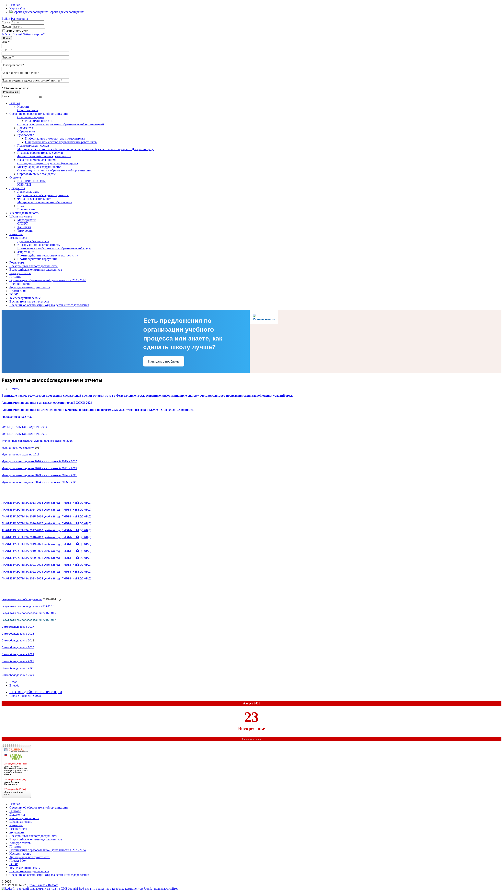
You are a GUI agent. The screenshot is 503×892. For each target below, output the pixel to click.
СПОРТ (22, 223)
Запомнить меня (17, 30)
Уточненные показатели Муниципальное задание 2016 (37, 440)
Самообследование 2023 (18, 668)
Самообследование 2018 (18, 633)
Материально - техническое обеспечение (44, 202)
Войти (6, 18)
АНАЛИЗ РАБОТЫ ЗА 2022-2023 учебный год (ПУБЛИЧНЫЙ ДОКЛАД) (46, 571)
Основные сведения (30, 117)
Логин (6, 22)
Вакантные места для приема (36, 159)
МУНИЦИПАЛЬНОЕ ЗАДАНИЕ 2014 (24, 426)
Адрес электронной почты (20, 72)
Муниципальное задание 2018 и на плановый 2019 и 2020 (39, 461)
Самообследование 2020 (18, 647)
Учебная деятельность (24, 213)
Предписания (26, 209)
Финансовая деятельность (34, 198)
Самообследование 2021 (18, 654)
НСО (20, 205)
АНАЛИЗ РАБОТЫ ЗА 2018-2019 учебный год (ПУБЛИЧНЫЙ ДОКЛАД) (46, 537)
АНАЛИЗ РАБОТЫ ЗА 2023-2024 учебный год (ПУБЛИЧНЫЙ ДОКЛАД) (46, 578)
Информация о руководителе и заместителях (55, 138)
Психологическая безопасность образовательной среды (54, 248)
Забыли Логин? (12, 34)
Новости (23, 106)
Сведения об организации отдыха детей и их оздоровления (49, 305)
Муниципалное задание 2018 (20, 454)
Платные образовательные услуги (40, 152)
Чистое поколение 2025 (25, 695)
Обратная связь (27, 110)
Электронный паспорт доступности (33, 266)
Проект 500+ (18, 290)
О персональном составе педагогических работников (61, 142)
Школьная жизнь (20, 216)
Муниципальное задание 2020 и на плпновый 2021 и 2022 (39, 468)
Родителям (16, 262)
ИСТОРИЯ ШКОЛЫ (39, 120)
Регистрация (19, 18)
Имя (6, 42)
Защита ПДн (25, 252)
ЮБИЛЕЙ (24, 184)
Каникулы (24, 227)
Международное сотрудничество (39, 166)
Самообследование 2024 (18, 674)
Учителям (16, 234)
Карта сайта (17, 8)
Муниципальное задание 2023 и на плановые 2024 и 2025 (39, 475)
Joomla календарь (251, 739)
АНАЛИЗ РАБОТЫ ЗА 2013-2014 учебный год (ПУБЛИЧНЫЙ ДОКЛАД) (46, 502)
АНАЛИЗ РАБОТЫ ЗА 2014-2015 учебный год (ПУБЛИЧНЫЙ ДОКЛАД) (46, 509)
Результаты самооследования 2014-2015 (28, 606)
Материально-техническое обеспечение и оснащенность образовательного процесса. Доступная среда (85, 149)
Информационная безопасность (38, 244)
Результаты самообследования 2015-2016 (29, 612)
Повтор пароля (13, 65)
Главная (14, 4)
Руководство (25, 135)
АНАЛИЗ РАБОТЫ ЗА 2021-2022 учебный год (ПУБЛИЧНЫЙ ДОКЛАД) (46, 564)
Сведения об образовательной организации (38, 113)
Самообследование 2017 (18, 626)
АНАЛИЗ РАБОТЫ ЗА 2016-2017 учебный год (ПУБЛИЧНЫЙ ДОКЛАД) (46, 523)
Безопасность (18, 237)
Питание (15, 276)
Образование (26, 131)
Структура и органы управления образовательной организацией (60, 124)
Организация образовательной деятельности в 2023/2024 (47, 280)
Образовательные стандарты (36, 174)
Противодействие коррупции (37, 259)
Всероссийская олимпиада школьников (35, 269)
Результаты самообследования (22, 599)
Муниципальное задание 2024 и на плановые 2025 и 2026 (39, 482)
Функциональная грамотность (29, 287)
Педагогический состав (33, 145)
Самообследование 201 (17, 640)
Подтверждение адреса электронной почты (32, 80)
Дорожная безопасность (33, 241)
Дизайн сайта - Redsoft (42, 885)
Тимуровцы (25, 230)
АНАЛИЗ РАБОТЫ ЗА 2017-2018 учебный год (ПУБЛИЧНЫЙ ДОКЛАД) (46, 530)
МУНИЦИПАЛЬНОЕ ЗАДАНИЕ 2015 (24, 433)
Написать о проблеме (164, 361)
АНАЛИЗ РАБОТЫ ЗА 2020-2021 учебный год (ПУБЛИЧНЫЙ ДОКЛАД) (46, 557)
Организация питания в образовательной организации (54, 170)
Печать (14, 388)
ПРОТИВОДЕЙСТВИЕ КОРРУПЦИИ (35, 692)
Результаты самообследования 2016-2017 (29, 619)
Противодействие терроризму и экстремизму (47, 255)
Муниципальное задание (18, 447)
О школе (15, 177)
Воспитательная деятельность (29, 301)
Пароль (6, 26)
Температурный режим (24, 298)
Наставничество (20, 283)
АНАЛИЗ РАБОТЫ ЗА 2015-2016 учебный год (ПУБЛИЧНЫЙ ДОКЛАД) (46, 516)
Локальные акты (28, 191)
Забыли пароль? (34, 34)
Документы (25, 128)
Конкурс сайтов (20, 273)
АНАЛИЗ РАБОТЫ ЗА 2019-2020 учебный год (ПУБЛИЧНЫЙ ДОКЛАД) (46, 544)
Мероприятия (26, 220)
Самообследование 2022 (18, 661)
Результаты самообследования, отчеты (43, 195)
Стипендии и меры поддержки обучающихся (47, 163)
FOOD (13, 294)
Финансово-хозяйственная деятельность (44, 156)
